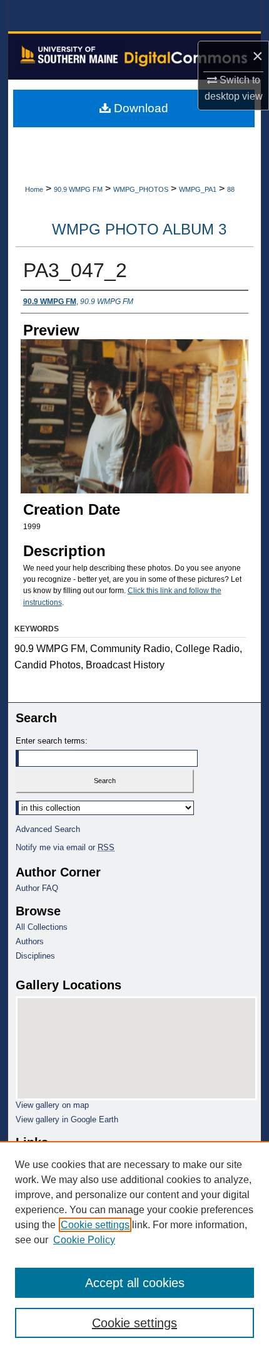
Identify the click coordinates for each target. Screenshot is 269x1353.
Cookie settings (95, 1224)
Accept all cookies (135, 1283)
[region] (134, 1247)
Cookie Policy (84, 1240)
